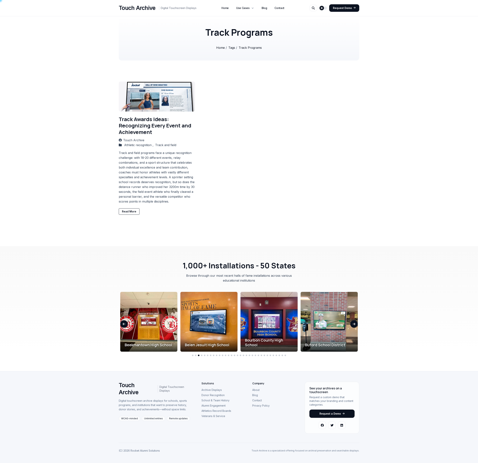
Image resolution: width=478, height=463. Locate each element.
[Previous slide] (124, 324)
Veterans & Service (213, 416)
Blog (264, 8)
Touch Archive (133, 140)
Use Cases (243, 8)
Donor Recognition (213, 395)
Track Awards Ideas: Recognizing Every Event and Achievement (155, 125)
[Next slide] (354, 324)
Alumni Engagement (213, 405)
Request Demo (342, 8)
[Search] (313, 8)
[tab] (192, 355)
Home (225, 8)
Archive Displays (211, 389)
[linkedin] (341, 425)
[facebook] (322, 425)
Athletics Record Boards (216, 410)
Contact (279, 8)
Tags (232, 48)
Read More (129, 211)
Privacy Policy (261, 405)
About (256, 389)
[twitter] (332, 425)
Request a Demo (330, 413)
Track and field (165, 145)
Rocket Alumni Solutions (145, 450)
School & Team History (215, 400)
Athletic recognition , (139, 145)
